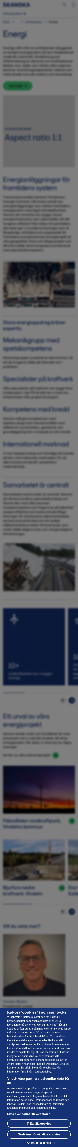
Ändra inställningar (39, 1142)
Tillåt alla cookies (39, 1123)
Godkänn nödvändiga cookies (39, 1134)
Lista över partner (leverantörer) (29, 1113)
